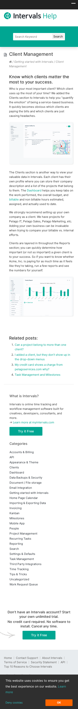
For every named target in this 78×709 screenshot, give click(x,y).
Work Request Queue (23, 584)
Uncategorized (19, 579)
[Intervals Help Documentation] (10, 61)
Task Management (21, 559)
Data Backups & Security (25, 477)
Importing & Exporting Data (27, 503)
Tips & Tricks (18, 574)
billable (14, 199)
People (14, 528)
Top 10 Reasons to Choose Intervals (28, 666)
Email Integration (20, 487)
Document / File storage (25, 482)
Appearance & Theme (23, 462)
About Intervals (52, 658)
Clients (14, 467)
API (11, 457)
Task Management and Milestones (37, 374)
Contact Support (27, 658)
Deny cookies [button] (14, 702)
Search (14, 549)
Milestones (16, 518)
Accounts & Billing (21, 452)
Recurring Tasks (20, 538)
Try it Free (26, 431)
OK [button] (59, 702)
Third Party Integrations (25, 564)
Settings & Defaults (22, 554)
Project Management (23, 533)
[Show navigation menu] (73, 4)
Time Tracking (19, 569)
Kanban (14, 513)
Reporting (16, 543)
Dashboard (34, 190)
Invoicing (15, 508)
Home (8, 658)
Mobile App (17, 523)
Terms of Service (15, 662)
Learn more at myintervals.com (33, 422)
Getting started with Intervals (33, 61)
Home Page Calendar (23, 498)
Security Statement (44, 662)
